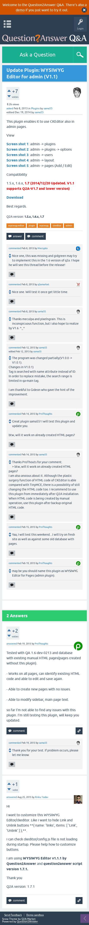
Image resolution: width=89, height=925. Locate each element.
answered (11, 643)
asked (9, 108)
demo (20, 10)
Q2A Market (28, 918)
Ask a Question (38, 55)
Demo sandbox (35, 915)
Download (14, 197)
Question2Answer (27, 921)
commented (15, 248)
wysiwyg (43, 225)
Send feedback (13, 915)
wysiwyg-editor (16, 225)
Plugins (35, 108)
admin (69, 225)
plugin (32, 225)
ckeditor (57, 225)
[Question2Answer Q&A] (44, 37)
